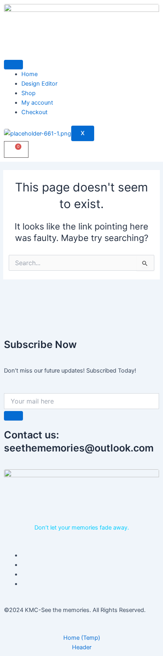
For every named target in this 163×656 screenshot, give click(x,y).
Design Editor (39, 83)
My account (37, 102)
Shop (28, 93)
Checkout (34, 112)
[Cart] (16, 149)
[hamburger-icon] (13, 64)
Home (29, 74)
